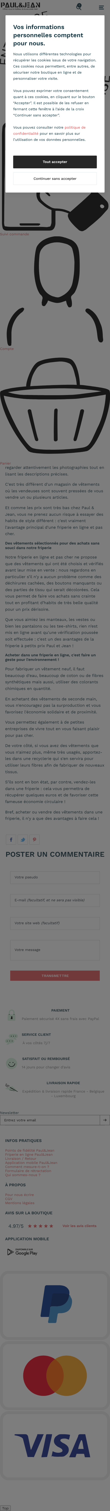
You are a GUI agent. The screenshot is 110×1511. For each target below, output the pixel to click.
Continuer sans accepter (55, 179)
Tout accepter (55, 162)
